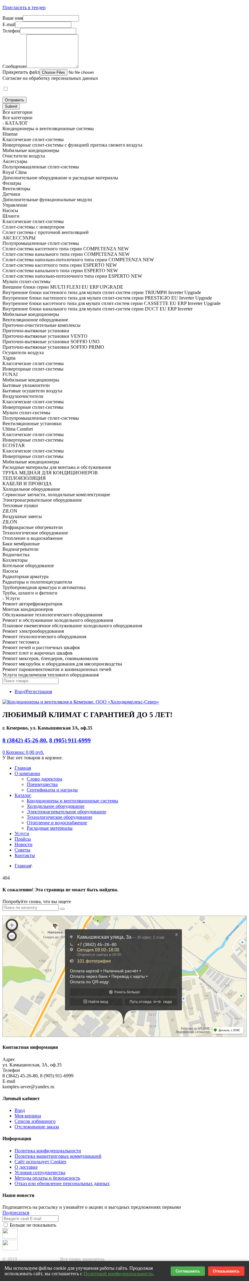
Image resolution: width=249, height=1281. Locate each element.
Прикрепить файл (20, 72)
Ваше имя (12, 18)
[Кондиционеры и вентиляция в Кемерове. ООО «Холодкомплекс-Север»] (80, 701)
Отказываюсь (226, 1271)
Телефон (11, 30)
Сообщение (14, 66)
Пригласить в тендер (24, 7)
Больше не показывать (32, 1225)
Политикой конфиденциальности (118, 1273)
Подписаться (15, 1212)
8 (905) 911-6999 (70, 740)
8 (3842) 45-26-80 (24, 740)
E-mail (8, 24)
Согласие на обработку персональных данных (50, 78)
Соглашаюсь (188, 1271)
